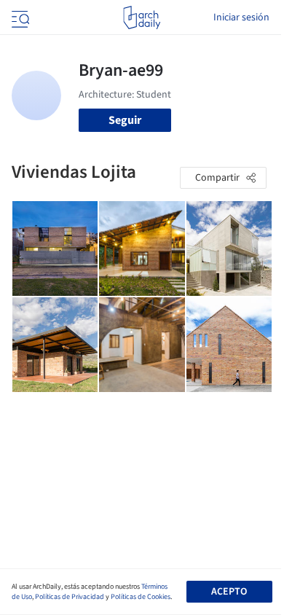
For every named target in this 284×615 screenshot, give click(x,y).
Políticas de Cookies (140, 597)
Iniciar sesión (241, 17)
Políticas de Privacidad (69, 597)
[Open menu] (19, 17)
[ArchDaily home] (141, 17)
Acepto (229, 591)
